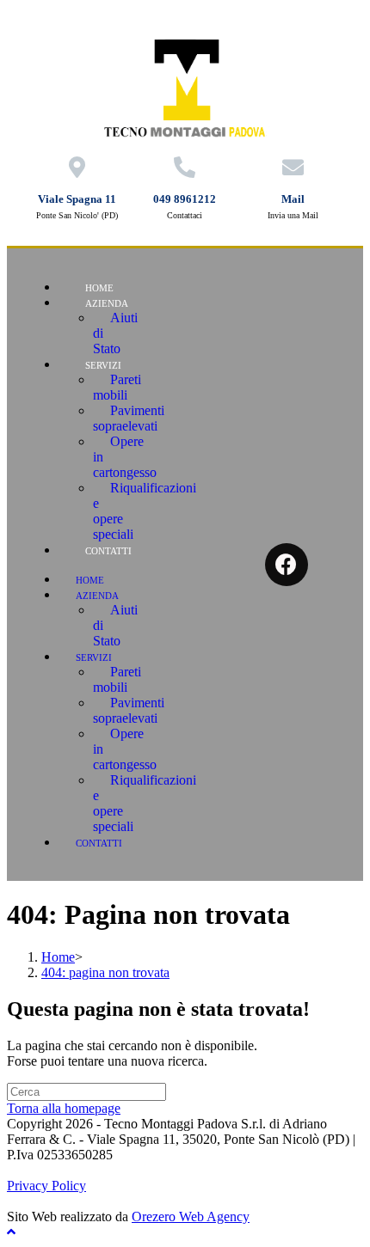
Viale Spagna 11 (77, 199)
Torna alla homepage (63, 1108)
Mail (293, 199)
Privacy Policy (46, 1185)
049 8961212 (184, 199)
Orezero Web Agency (191, 1216)
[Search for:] (86, 1091)
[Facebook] (286, 564)
